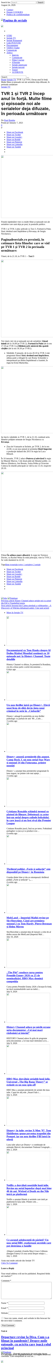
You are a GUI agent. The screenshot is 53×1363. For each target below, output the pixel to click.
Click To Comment (9, 1263)
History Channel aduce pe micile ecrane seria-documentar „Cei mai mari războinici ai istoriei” (28, 1030)
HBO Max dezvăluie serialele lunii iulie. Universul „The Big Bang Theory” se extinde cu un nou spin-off (28, 1081)
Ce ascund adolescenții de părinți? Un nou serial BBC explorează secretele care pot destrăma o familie (29, 1242)
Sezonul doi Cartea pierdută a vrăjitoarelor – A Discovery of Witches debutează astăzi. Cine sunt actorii (26, 606)
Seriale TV (11, 79)
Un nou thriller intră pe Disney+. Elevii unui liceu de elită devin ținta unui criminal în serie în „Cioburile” (28, 708)
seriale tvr (16, 564)
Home (3, 79)
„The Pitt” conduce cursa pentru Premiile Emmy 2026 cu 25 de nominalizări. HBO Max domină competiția (25, 977)
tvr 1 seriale (26, 564)
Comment (6, 1281)
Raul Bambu (9, 120)
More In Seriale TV (15, 612)
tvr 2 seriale (35, 564)
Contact (10, 10)
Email (4, 1308)
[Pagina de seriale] (14, 20)
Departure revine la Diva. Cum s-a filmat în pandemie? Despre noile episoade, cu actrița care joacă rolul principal (26, 1342)
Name (4, 1303)
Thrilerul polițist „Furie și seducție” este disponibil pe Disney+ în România (28, 870)
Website (4, 1313)
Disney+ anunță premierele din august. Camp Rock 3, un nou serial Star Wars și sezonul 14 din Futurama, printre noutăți (28, 761)
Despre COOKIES (15, 12)
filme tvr (8, 564)
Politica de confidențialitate (18, 14)
